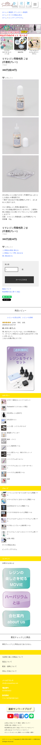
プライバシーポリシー (27, 727)
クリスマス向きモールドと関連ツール (19, 512)
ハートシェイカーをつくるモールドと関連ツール (22, 494)
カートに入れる (21, 279)
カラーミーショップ (8, 739)
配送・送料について (23, 723)
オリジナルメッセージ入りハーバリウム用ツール (22, 533)
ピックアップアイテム (16, 18)
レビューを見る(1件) (14, 317)
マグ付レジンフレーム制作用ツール (19, 525)
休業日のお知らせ (8, 563)
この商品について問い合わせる (12, 253)
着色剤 (25, 12)
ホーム (4, 12)
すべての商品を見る (15, 15)
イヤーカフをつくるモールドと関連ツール (21, 499)
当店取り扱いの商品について (13, 725)
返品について (6, 289)
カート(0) (28, 6)
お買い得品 (10, 538)
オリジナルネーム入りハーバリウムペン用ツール (22, 520)
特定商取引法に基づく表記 (11, 292)
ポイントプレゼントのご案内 (13, 732)
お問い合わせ (8, 730)
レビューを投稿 (27, 317)
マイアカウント (17, 730)
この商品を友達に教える (10, 250)
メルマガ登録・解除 (27, 732)
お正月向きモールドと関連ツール (18, 506)
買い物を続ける (7, 256)
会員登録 (14, 6)
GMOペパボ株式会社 (34, 739)
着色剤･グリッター (15, 12)
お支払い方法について (11, 723)
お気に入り (9, 77)
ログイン (21, 6)
